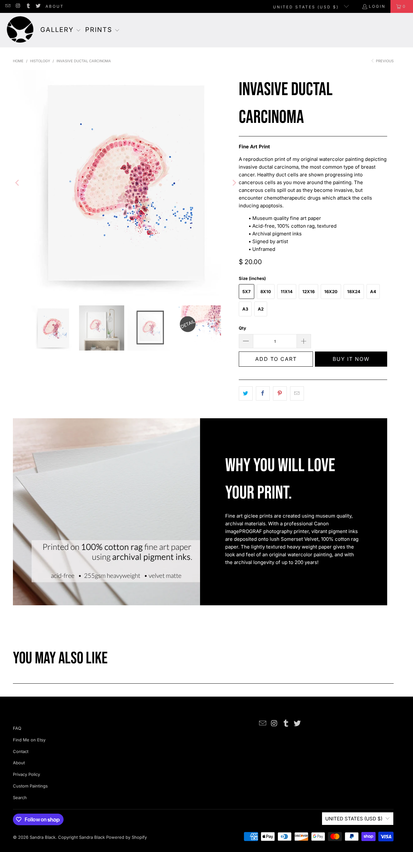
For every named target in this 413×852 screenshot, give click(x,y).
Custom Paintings (30, 785)
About (54, 6)
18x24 (353, 291)
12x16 (308, 291)
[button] (60, 30)
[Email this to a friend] (297, 393)
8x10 (265, 291)
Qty (242, 328)
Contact (20, 751)
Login (377, 6)
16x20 (330, 291)
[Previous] (18, 183)
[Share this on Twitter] (246, 393)
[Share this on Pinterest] (280, 393)
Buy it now (351, 359)
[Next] (234, 183)
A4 (373, 291)
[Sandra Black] (20, 30)
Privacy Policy (26, 774)
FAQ (17, 728)
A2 (261, 309)
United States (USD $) (307, 7)
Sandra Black (42, 837)
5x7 (246, 291)
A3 (245, 309)
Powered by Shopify (126, 837)
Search (20, 797)
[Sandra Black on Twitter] (38, 6)
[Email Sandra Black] (7, 6)
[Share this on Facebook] (263, 393)
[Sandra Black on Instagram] (17, 6)
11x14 (287, 291)
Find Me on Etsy (29, 739)
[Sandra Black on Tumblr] (28, 6)
